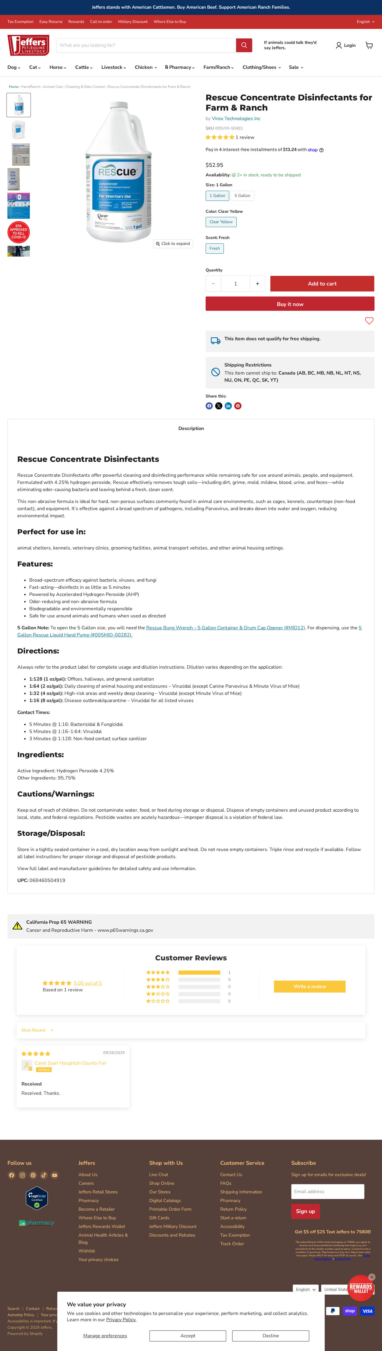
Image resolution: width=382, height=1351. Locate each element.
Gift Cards (159, 1218)
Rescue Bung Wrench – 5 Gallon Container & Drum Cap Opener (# (217, 628)
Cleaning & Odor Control (85, 86)
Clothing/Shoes (260, 67)
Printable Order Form (170, 1209)
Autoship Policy (20, 1315)
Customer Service (242, 1163)
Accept (188, 1336)
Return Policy (233, 1209)
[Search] (244, 45)
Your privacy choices (98, 1260)
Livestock (112, 67)
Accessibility (232, 1226)
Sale (294, 67)
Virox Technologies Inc (236, 118)
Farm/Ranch (217, 67)
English (363, 21)
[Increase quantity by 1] (257, 284)
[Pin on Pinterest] (237, 405)
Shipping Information (241, 1192)
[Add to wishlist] (369, 321)
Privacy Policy (343, 1258)
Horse (57, 67)
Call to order (101, 22)
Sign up (305, 1211)
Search (13, 1308)
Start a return (233, 1218)
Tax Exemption (20, 22)
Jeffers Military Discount (172, 1226)
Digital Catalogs (165, 1201)
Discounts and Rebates (172, 1235)
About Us (87, 1175)
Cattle (82, 67)
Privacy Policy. (121, 1319)
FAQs (225, 1183)
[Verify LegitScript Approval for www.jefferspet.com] (37, 1199)
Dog (12, 67)
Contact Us (231, 1175)
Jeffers (86, 1163)
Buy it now (290, 304)
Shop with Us (166, 1163)
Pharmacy (88, 1201)
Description (191, 428)
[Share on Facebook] (209, 405)
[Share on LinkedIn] (228, 405)
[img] (35, 1054)
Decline (271, 1336)
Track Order (232, 1244)
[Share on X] (218, 405)
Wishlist (86, 1251)
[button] (220, 137)
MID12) (297, 628)
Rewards (76, 22)
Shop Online (161, 1183)
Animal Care (53, 86)
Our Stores (159, 1192)
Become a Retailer (96, 1209)
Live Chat (158, 1175)
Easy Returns (50, 22)
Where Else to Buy (170, 22)
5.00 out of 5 (88, 983)
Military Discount (133, 22)
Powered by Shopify (25, 1333)
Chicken (144, 67)
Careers (86, 1183)
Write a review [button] (310, 986)
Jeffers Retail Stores (98, 1192)
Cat (33, 67)
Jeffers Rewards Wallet (101, 1226)
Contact (33, 1308)
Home (14, 86)
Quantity (214, 270)
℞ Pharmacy (178, 67)
